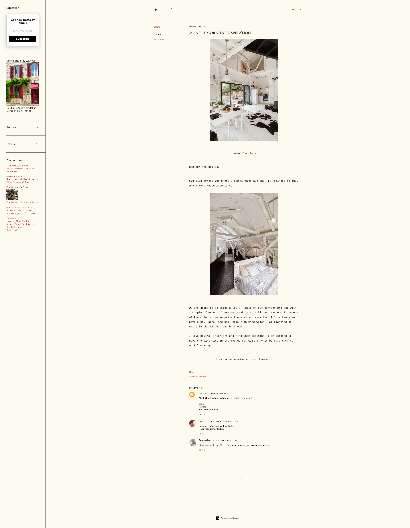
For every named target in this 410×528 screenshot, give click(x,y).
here (253, 153)
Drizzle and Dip (14, 218)
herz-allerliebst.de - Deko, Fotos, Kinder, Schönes (20, 209)
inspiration (159, 39)
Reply (202, 414)
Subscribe (23, 38)
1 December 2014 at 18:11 (219, 393)
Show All (12, 230)
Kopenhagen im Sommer (20, 213)
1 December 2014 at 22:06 (226, 421)
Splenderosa (206, 421)
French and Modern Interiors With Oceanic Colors (22, 181)
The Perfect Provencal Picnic (22, 202)
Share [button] (157, 26)
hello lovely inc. (14, 176)
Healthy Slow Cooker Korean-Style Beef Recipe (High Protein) (20, 224)
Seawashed (205, 440)
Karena (203, 393)
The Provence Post (17, 187)
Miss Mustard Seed (17, 165)
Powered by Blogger (230, 518)
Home (170, 8)
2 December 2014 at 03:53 (225, 440)
